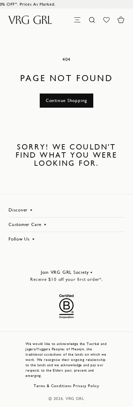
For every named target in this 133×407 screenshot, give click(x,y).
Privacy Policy (86, 386)
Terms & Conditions (53, 386)
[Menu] (77, 19)
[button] (120, 19)
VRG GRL (75, 398)
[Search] (91, 19)
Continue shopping (66, 100)
